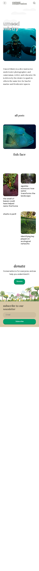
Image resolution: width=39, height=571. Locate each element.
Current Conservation (19, 3)
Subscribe (20, 321)
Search (34, 3)
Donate (19, 281)
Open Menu (5, 3)
